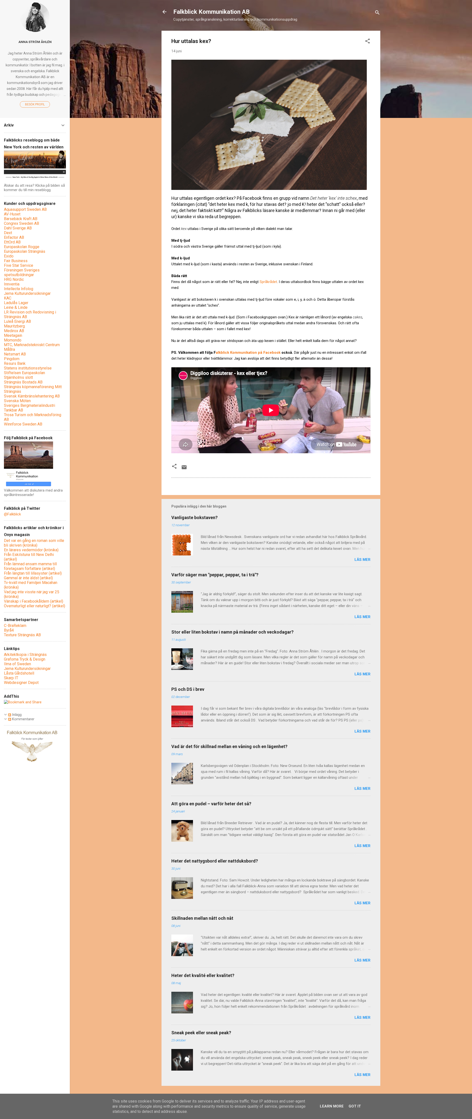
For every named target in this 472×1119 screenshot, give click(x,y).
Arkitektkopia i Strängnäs (25, 654)
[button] (367, 42)
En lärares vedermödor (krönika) (31, 550)
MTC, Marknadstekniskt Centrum (32, 344)
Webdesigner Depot (21, 682)
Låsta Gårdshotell (19, 673)
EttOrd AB (12, 242)
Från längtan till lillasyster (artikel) (33, 573)
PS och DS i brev (187, 689)
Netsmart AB (15, 354)
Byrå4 (9, 630)
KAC (7, 298)
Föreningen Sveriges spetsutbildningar (22, 272)
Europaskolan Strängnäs (24, 251)
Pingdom (11, 358)
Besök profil (35, 104)
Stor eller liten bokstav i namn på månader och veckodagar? (232, 632)
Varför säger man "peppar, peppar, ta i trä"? (214, 574)
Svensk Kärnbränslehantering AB (32, 396)
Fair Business (16, 260)
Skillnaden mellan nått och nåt (202, 918)
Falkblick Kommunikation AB (211, 11)
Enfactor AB (14, 237)
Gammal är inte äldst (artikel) (28, 578)
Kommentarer (22, 719)
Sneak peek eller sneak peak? (201, 1032)
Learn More (332, 1106)
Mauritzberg (14, 326)
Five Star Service (18, 265)
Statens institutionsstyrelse (28, 368)
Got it (355, 1106)
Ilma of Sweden (17, 664)
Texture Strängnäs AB (22, 635)
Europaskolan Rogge (21, 246)
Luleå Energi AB (17, 321)
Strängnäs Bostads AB (23, 382)
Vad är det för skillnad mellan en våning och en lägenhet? (229, 746)
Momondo (12, 340)
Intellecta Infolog (18, 288)
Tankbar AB (13, 410)
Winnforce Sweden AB (23, 424)
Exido (9, 256)
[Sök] (377, 13)
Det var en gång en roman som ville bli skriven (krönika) (34, 543)
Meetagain (13, 335)
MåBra (9, 349)
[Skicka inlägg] (184, 469)
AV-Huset (12, 214)
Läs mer (362, 559)
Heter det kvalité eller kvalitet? (202, 975)
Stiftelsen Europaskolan (24, 372)
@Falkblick (12, 514)
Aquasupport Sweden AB (25, 209)
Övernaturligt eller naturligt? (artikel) (34, 606)
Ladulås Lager (16, 302)
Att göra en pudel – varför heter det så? (211, 803)
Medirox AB (14, 330)
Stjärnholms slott (18, 377)
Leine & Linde (16, 307)
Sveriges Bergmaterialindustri (29, 405)
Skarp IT (11, 678)
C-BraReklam (15, 625)
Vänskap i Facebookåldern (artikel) (33, 601)
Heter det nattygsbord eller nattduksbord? (214, 861)
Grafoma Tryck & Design (24, 659)
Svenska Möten (17, 400)
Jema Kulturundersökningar (27, 293)
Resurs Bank (15, 363)
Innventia (11, 284)
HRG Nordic (14, 279)
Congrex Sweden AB (21, 223)
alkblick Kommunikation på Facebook (248, 352)
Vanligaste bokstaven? (194, 517)
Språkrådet (268, 282)
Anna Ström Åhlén (35, 42)
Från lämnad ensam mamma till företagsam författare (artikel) (30, 566)
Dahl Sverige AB (18, 228)
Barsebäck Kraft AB (20, 218)
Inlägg (16, 714)
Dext (8, 232)
